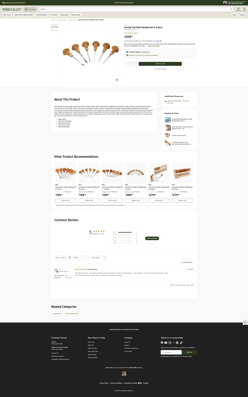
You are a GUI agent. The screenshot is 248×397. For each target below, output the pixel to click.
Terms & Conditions (116, 383)
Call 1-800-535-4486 (235, 3)
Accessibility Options (130, 383)
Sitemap (145, 383)
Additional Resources (173, 96)
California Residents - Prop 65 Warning (178, 102)
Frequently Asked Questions (60, 359)
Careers (126, 345)
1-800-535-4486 (57, 349)
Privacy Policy (187, 356)
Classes (242, 15)
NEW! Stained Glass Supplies (124, 3)
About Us (127, 342)
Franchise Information (131, 348)
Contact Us (54, 353)
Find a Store (128, 351)
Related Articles (171, 113)
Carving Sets (72, 20)
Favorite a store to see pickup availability (143, 55)
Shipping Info (145, 52)
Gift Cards (91, 342)
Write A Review (152, 238)
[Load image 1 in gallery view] (54, 27)
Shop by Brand (92, 357)
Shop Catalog (92, 354)
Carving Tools (61, 20)
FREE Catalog (92, 348)
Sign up (189, 352)
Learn (234, 15)
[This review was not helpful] (191, 285)
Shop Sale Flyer (93, 351)
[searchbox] (61, 257)
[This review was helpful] (188, 285)
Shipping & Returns (57, 356)
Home (53, 20)
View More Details (154, 46)
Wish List (91, 345)
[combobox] (80, 257)
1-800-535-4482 (57, 344)
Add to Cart (66, 200)
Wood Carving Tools (72, 313)
